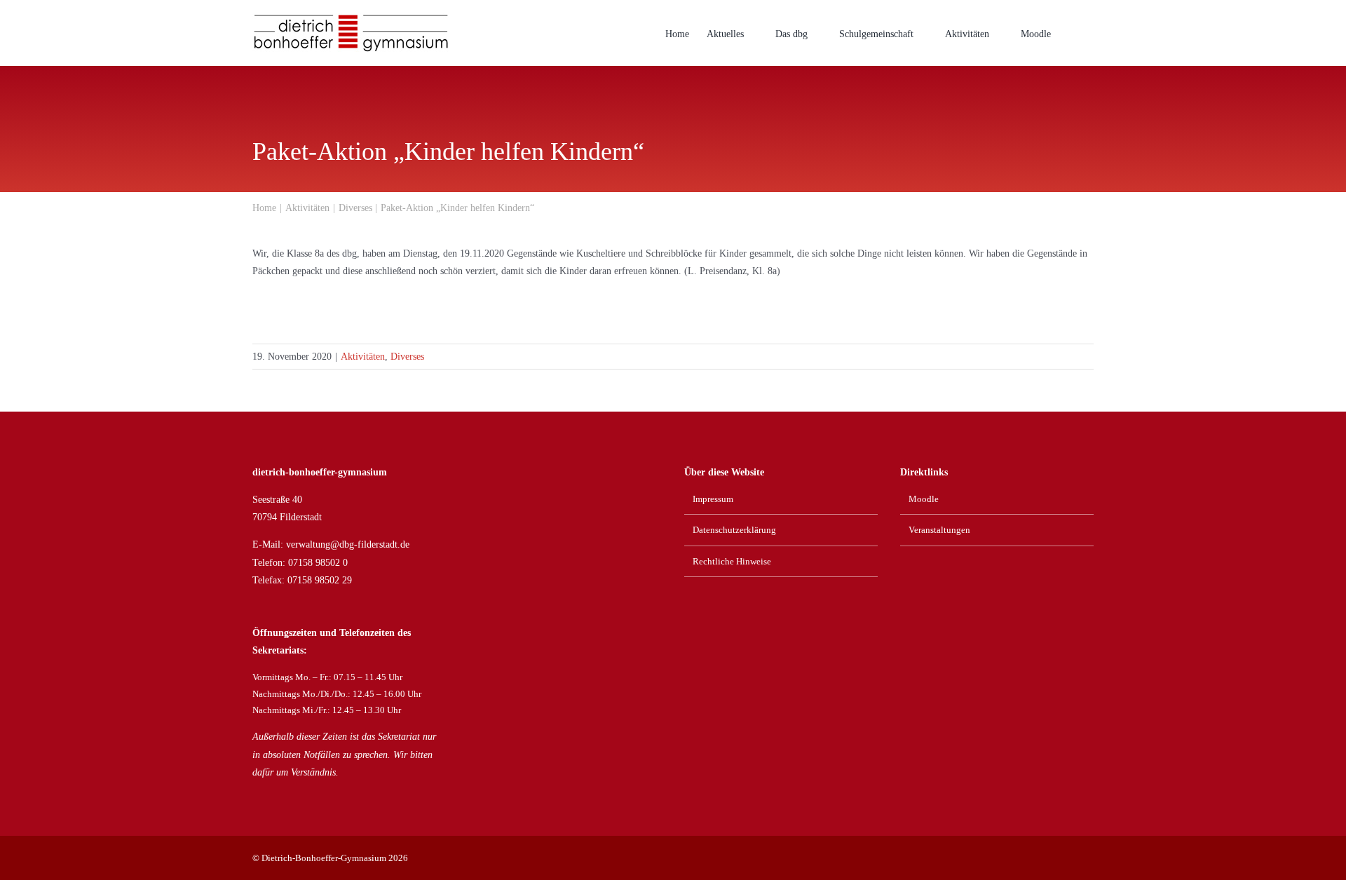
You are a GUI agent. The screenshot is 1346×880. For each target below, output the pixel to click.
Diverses (407, 356)
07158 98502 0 (318, 562)
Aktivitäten (363, 356)
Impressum (713, 499)
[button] (1072, 33)
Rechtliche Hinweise (732, 561)
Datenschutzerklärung (734, 529)
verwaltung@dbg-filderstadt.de (347, 544)
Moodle (924, 499)
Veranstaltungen (939, 529)
